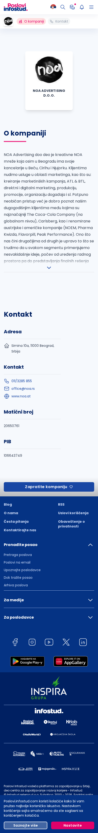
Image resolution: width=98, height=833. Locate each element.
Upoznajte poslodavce (22, 570)
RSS (61, 504)
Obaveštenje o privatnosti (71, 524)
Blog (8, 504)
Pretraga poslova (18, 554)
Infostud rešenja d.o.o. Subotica (30, 795)
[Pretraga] (63, 7)
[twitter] (66, 643)
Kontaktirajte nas (20, 530)
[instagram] (32, 643)
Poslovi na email (17, 562)
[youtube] (49, 643)
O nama (11, 513)
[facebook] (15, 643)
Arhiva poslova (16, 585)
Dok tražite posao (18, 577)
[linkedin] (83, 643)
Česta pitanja (16, 521)
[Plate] (72, 7)
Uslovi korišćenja (73, 513)
